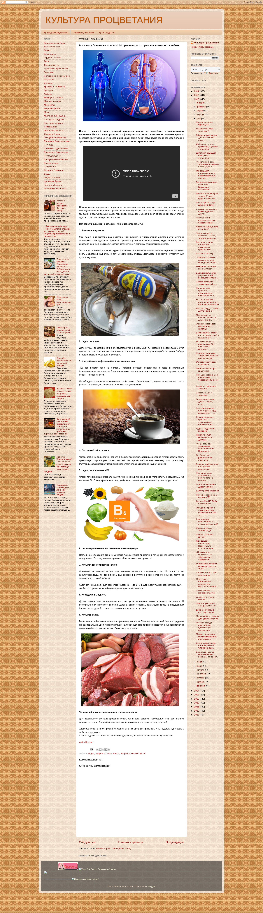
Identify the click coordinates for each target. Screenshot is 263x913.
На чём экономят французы (204, 123)
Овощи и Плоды (52, 134)
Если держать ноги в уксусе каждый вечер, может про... (207, 275)
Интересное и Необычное (57, 76)
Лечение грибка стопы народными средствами (207, 466)
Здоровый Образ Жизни (107, 753)
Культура (48, 90)
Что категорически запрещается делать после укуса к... (207, 164)
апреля (201, 115)
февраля (201, 107)
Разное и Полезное (53, 170)
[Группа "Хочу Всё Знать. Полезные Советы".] (97, 869)
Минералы (49, 105)
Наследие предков (53, 123)
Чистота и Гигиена (53, 185)
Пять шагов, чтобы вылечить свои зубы (63, 301)
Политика (48, 145)
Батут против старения (207, 491)
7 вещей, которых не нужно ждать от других (206, 211)
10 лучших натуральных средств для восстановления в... (207, 583)
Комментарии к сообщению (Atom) (113, 848)
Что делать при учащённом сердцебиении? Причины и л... (205, 447)
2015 (197, 95)
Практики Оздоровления (56, 148)
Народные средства (54, 119)
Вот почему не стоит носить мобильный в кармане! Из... (207, 335)
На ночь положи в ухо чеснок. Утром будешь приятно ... (207, 195)
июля (200, 666)
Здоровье (125, 753)
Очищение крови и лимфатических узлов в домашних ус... (206, 511)
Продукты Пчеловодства (56, 159)
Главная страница (130, 842)
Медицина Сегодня (53, 97)
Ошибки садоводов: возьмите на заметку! (206, 326)
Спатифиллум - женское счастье (205, 591)
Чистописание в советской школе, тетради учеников (206, 235)
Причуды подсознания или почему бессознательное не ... (207, 378)
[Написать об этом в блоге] (100, 749)
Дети (46, 61)
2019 (197, 699)
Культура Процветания (56, 32)
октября (201, 678)
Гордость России (52, 58)
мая (199, 119)
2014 (197, 91)
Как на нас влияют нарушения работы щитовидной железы (207, 302)
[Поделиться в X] (103, 749)
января (200, 103)
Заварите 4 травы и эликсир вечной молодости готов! (206, 259)
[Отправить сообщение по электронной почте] (91, 749)
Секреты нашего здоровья (204, 394)
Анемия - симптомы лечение (206, 387)
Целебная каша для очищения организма (206, 155)
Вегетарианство (52, 47)
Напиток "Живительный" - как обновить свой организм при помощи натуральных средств (58, 464)
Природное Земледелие (56, 152)
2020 (197, 703)
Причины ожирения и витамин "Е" (206, 496)
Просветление (138, 753)
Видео (91, 753)
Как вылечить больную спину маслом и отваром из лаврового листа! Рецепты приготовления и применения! (57, 231)
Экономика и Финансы (55, 188)
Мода (46, 112)
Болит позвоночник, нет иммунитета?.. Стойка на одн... (206, 645)
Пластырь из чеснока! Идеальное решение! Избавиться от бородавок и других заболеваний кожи (57, 266)
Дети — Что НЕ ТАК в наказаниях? (206, 502)
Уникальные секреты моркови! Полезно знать (206, 566)
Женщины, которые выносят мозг (206, 267)
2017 (197, 691)
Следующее (87, 842)
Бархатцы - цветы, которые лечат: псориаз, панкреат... (207, 654)
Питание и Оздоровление (57, 141)
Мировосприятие (52, 108)
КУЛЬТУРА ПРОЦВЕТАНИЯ (104, 20)
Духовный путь (51, 65)
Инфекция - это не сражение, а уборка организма (207, 146)
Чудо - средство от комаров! (205, 429)
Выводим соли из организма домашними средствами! (204, 246)
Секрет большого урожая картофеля (206, 283)
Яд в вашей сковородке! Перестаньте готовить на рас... (206, 544)
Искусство (49, 79)
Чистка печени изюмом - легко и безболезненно (206, 220)
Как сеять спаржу (204, 253)
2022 (197, 711)
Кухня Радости (106, 32)
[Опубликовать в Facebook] (105, 749)
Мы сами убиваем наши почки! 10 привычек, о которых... (205, 345)
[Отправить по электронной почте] (97, 749)
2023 (197, 715)
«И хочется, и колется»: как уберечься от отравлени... (204, 556)
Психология (50, 167)
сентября (202, 674)
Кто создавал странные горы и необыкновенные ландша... (206, 174)
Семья (47, 174)
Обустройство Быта (53, 130)
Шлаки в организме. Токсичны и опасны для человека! (207, 355)
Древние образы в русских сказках (205, 611)
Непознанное (50, 127)
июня (200, 662)
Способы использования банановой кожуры (64, 362)
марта (200, 111)
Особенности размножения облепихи (204, 457)
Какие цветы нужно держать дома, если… (205, 401)
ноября (201, 682)
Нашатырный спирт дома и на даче (206, 203)
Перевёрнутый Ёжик (83, 32)
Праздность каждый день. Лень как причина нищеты (63, 490)
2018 (197, 695)
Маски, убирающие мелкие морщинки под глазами (206, 636)
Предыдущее (175, 842)
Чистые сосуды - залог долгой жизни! (207, 309)
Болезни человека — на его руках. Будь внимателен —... (206, 410)
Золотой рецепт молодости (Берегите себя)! (61, 206)
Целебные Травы (52, 181)
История (48, 83)
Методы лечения (52, 101)
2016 (197, 99)
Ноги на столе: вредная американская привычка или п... (206, 292)
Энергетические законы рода (204, 529)
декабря (201, 686)
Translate (213, 73)
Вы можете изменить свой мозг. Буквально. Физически (206, 186)
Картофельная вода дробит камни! (206, 485)
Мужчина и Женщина (54, 116)
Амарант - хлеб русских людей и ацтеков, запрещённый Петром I (64, 393)
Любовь (48, 94)
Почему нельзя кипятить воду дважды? (204, 437)
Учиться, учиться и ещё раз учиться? (206, 604)
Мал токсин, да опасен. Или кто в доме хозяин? (206, 317)
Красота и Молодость (54, 87)
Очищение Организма (55, 138)
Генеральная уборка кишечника (206, 369)
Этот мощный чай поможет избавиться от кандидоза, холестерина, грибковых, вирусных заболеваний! (57, 426)
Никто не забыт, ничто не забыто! (207, 228)
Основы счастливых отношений (206, 363)
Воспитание (50, 54)
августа (201, 670)
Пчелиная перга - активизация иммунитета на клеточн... (205, 477)
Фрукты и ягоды (52, 178)
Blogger (151, 886)
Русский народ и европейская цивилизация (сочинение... (204, 626)
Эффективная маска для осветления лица (206, 137)
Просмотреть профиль (202, 47)
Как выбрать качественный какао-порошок (63, 330)
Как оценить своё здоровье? (204, 129)
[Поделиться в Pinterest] (108, 749)
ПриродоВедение (52, 156)
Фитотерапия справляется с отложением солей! (207, 521)
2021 (197, 707)
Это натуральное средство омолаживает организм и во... (205, 421)
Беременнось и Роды (54, 43)
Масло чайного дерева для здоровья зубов (207, 617)
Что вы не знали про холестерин (206, 573)
